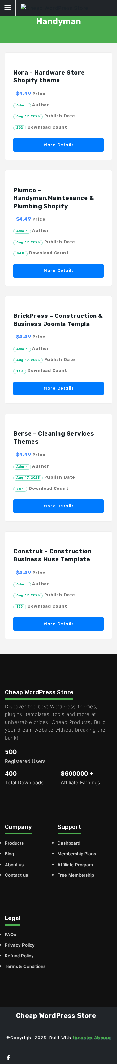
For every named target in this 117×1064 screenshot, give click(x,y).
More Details (58, 144)
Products (14, 843)
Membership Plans (77, 853)
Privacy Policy (20, 945)
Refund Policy (19, 955)
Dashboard (69, 843)
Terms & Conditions (25, 966)
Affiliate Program (75, 864)
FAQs (10, 934)
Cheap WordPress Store (56, 1016)
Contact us (16, 875)
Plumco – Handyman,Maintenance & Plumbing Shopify (53, 198)
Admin (22, 105)
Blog (9, 853)
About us (14, 864)
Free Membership (76, 875)
